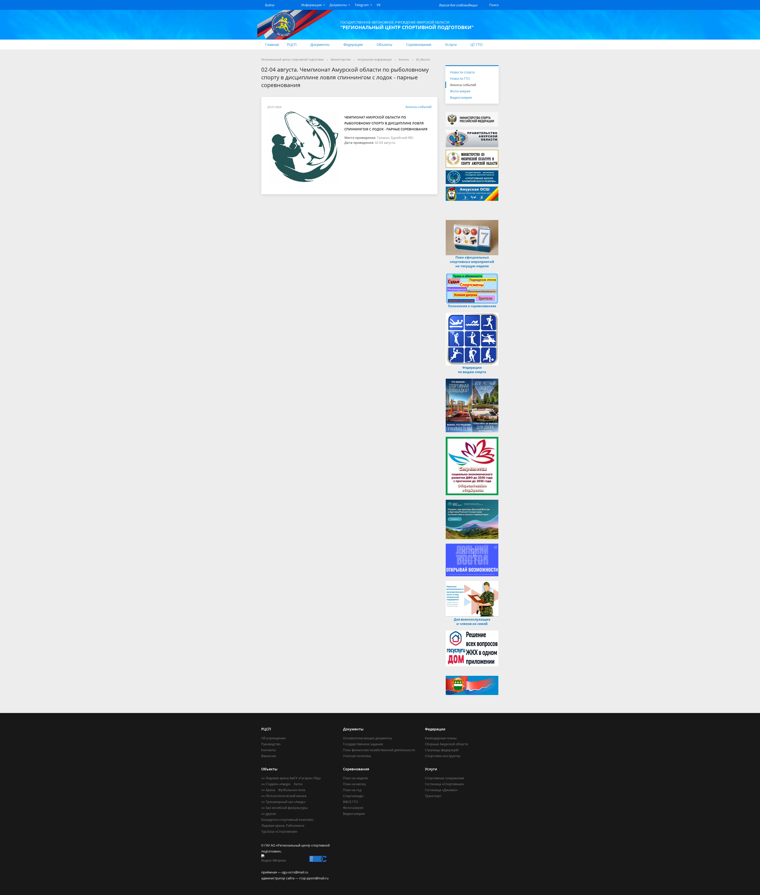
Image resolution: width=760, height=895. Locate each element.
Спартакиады (353, 796)
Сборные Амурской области (446, 744)
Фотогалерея (460, 91)
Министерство (341, 59)
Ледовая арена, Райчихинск (282, 825)
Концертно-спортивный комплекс (287, 819)
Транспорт (433, 796)
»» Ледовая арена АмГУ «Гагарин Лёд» (291, 778)
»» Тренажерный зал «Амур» (283, 802)
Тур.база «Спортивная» (279, 831)
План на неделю (355, 778)
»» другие (268, 814)
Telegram (362, 5)
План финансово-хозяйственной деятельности (379, 750)
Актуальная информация (375, 59)
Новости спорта (462, 72)
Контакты (268, 750)
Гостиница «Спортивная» (444, 784)
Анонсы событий (418, 107)
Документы (338, 5)
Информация (311, 5)
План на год (352, 790)
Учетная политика (357, 756)
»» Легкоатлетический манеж (284, 796)
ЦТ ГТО (476, 44)
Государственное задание (363, 744)
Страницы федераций (441, 750)
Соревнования (418, 44)
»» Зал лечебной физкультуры (284, 808)
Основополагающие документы (367, 738)
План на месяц (354, 784)
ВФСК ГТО (350, 802)
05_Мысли (423, 59)
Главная (272, 44)
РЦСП (291, 44)
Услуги (451, 44)
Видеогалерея (461, 97)
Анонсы (404, 59)
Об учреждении (273, 738)
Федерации (353, 44)
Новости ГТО (460, 78)
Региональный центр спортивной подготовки (292, 59)
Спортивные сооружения (444, 778)
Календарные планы (441, 738)
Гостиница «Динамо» (441, 790)
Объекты (384, 44)
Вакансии (268, 756)
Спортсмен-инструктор (442, 756)
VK (379, 5)
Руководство (271, 744)
